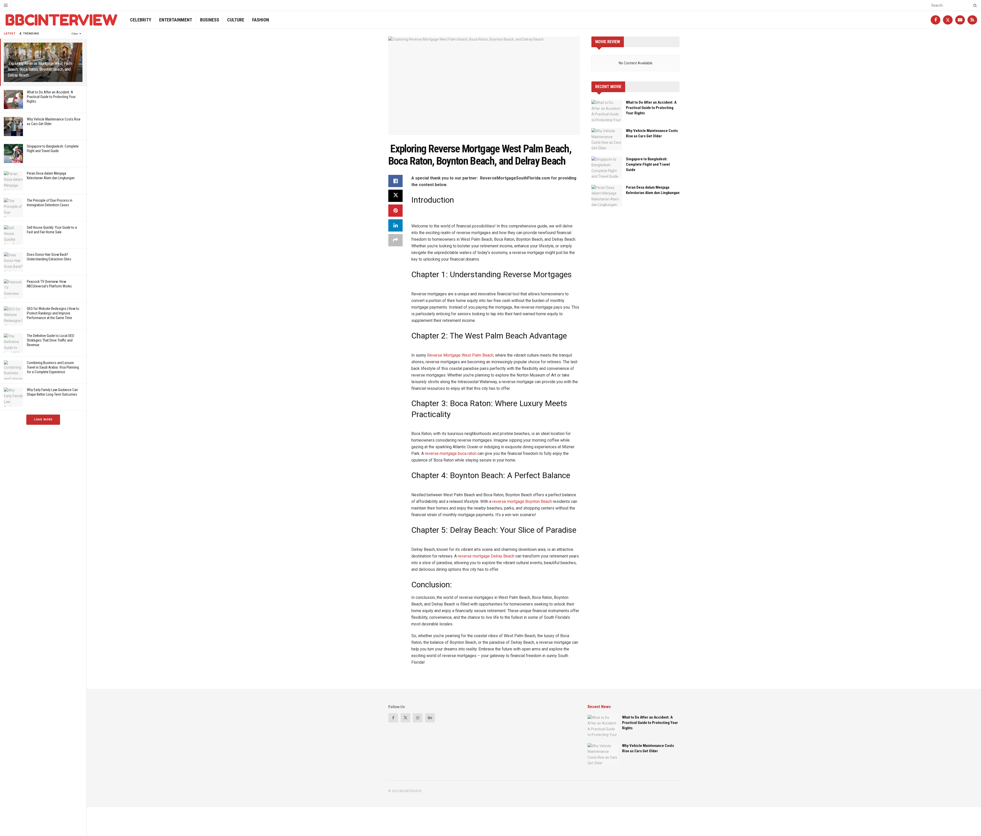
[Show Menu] (6, 5)
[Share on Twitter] (395, 196)
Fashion (260, 19)
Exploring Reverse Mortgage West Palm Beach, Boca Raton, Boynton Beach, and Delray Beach (40, 69)
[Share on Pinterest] (395, 210)
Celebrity (140, 19)
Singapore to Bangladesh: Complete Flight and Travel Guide (648, 164)
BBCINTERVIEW (61, 20)
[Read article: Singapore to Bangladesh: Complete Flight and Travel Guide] (606, 167)
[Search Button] (974, 5)
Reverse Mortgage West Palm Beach (460, 355)
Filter (75, 33)
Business (209, 19)
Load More (43, 419)
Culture (235, 19)
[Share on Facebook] (395, 181)
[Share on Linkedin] (395, 225)
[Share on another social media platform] (395, 240)
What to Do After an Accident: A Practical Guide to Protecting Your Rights (51, 96)
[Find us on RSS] (972, 20)
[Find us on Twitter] (948, 20)
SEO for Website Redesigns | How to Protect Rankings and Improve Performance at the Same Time (53, 313)
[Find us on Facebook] (935, 20)
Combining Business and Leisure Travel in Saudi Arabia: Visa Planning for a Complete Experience (53, 367)
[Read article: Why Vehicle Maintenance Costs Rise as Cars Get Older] (606, 139)
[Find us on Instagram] (418, 717)
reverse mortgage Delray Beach (486, 556)
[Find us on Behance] (430, 717)
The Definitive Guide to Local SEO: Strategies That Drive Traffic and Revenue (51, 340)
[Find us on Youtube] (960, 20)
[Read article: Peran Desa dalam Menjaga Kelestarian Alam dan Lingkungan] (606, 196)
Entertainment (175, 19)
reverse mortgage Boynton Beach (522, 501)
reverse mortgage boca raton (450, 453)
